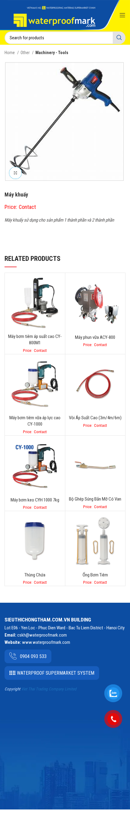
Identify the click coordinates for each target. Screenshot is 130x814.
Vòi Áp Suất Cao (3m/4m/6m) (95, 417)
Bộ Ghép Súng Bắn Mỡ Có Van (95, 499)
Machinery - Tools (51, 52)
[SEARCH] (119, 37)
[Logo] (54, 16)
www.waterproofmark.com (46, 642)
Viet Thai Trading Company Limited (48, 689)
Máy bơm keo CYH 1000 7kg (35, 500)
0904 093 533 (33, 656)
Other (26, 52)
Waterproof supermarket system (55, 673)
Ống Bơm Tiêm (95, 575)
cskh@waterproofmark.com (42, 635)
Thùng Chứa (34, 575)
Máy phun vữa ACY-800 (95, 337)
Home (10, 52)
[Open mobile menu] (122, 15)
